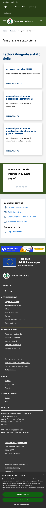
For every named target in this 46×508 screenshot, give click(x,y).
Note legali (9, 471)
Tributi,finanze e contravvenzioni (17, 362)
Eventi (7, 401)
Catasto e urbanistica (13, 344)
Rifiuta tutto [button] (23, 500)
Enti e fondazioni (11, 312)
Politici (7, 316)
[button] (23, 504)
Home (5, 30)
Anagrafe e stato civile (13, 334)
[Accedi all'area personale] (5, 7)
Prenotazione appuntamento (16, 442)
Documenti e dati (11, 323)
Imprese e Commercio (13, 337)
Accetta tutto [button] (23, 494)
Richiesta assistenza (13, 453)
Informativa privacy (12, 467)
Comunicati (9, 384)
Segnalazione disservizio (14, 446)
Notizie (7, 380)
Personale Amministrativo (15, 319)
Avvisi (7, 387)
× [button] (43, 474)
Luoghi (7, 398)
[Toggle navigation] (4, 21)
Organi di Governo (12, 301)
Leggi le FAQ (10, 449)
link (3, 490)
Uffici (7, 308)
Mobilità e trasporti (12, 348)
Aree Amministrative (13, 305)
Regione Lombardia (10, 2)
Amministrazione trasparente (16, 464)
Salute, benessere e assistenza (16, 366)
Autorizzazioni (10, 369)
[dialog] (23, 490)
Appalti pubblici (11, 341)
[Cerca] (41, 21)
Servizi (13, 30)
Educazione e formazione (14, 359)
